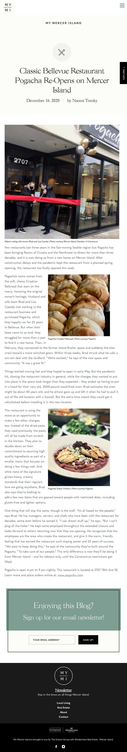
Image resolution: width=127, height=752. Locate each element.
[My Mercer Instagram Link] (63, 746)
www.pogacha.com (70, 575)
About (63, 712)
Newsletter (63, 690)
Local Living (63, 703)
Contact (63, 717)
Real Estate (63, 707)
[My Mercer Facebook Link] (56, 746)
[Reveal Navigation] (122, 6)
